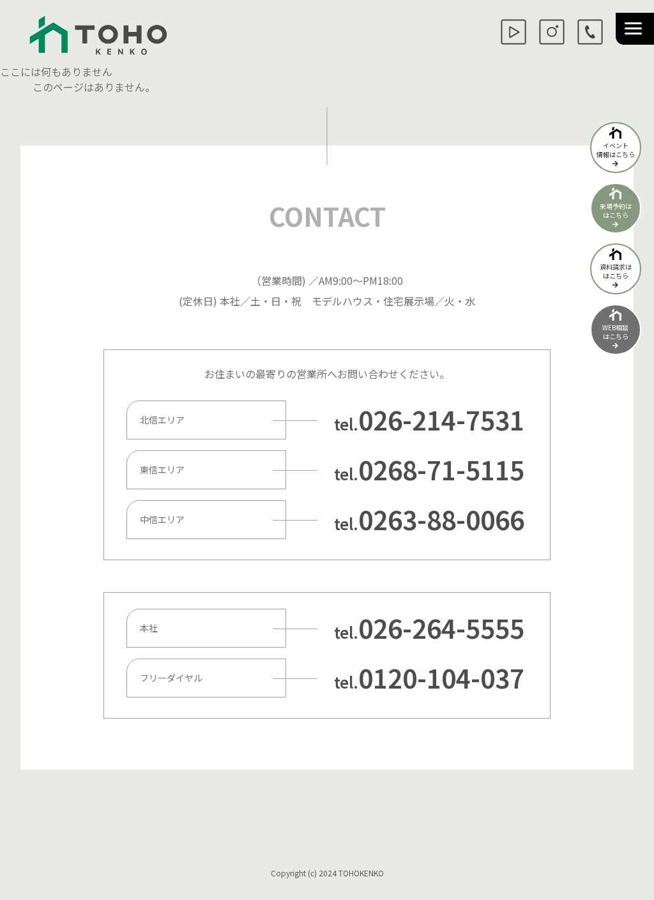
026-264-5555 (441, 627)
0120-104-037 (441, 677)
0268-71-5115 (441, 469)
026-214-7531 (441, 419)
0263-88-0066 (441, 519)
